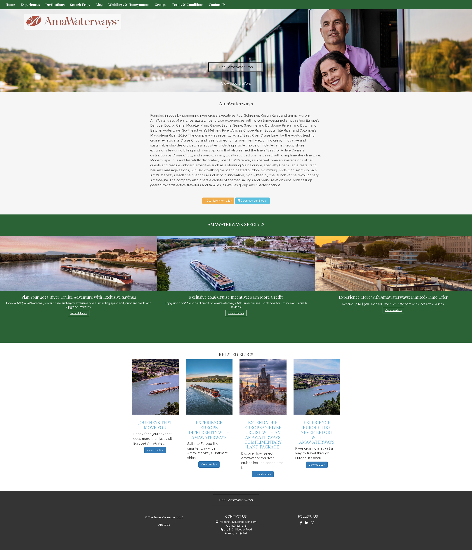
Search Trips (80, 4)
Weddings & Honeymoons (128, 4)
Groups (160, 4)
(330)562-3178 (237, 525)
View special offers (236, 83)
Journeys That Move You (155, 424)
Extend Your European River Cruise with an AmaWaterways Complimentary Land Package (263, 434)
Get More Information (219, 200)
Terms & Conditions (187, 4)
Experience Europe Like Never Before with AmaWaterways (317, 432)
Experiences (30, 4)
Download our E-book (253, 200)
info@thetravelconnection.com (237, 521)
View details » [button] (78, 313)
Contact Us (217, 4)
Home (10, 4)
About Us (164, 524)
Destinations (55, 4)
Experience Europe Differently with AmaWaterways (209, 429)
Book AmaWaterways (236, 67)
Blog (99, 4)
